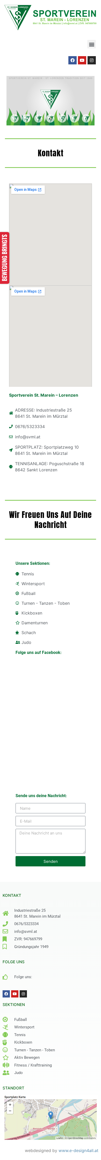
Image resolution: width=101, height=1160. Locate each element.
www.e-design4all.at (78, 1150)
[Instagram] (92, 60)
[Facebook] (72, 60)
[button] (91, 44)
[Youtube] (82, 60)
